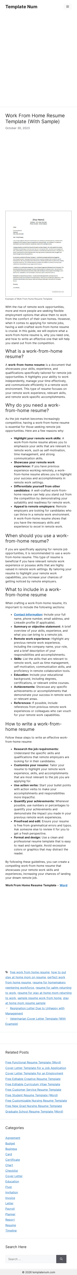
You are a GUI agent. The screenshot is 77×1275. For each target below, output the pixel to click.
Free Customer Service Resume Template (33, 1089)
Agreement (12, 1138)
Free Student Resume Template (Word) (31, 1095)
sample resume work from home (39, 998)
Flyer (8, 1187)
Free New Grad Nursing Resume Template (33, 1106)
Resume (10, 1225)
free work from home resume (30, 972)
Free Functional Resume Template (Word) (33, 1062)
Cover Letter (14, 1176)
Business (11, 1149)
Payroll (10, 1208)
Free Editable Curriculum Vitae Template (32, 1084)
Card (8, 1154)
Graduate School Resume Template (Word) (34, 1111)
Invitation (11, 1192)
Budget (10, 1143)
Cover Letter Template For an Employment (34, 1073)
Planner (10, 1214)
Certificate (12, 1160)
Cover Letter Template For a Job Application (35, 1068)
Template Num (21, 6)
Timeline (11, 1230)
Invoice (10, 1198)
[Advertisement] (38, 60)
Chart (9, 1165)
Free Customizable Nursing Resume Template (36, 1100)
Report (10, 1219)
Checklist (11, 1170)
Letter (9, 1203)
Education (12, 1181)
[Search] (61, 1259)
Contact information (28, 614)
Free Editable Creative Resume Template (33, 1079)
